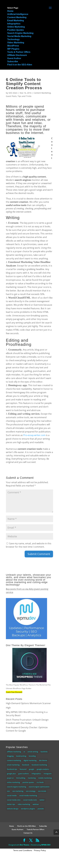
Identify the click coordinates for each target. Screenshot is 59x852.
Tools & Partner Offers (18, 52)
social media (12, 795)
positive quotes (28, 782)
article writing (33, 751)
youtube (41, 808)
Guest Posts (11, 96)
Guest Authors (17, 829)
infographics (36, 773)
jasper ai (10, 778)
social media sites (14, 800)
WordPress (13, 46)
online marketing (13, 782)
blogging (10, 756)
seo (8, 791)
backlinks (44, 751)
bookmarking (21, 756)
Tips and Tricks (24, 96)
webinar (36, 804)
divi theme (43, 760)
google (31, 769)
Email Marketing (15, 20)
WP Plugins (13, 49)
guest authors (23, 773)
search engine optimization (39, 787)
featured (23, 769)
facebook (25, 765)
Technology (13, 39)
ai (24, 751)
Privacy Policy (40, 850)
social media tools (30, 800)
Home (10, 11)
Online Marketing (16, 27)
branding (32, 756)
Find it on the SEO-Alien (19, 64)
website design (12, 808)
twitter (42, 800)
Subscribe (12, 61)
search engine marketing (16, 787)
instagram (47, 773)
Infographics (13, 23)
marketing (32, 778)
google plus (11, 773)
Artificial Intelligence (17, 14)
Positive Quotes (15, 30)
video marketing (24, 804)
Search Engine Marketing (20, 33)
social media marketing (28, 795)
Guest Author (14, 58)
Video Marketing (15, 42)
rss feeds (40, 782)
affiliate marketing (14, 751)
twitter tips (11, 804)
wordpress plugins (28, 808)
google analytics (43, 769)
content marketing (14, 760)
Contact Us (28, 833)
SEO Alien (13, 93)
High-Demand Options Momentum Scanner (28, 703)
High (8, 707)
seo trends (42, 791)
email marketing (13, 765)
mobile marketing (45, 778)
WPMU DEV (45, 845)
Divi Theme (24, 845)
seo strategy (30, 791)
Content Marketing (16, 17)
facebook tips (12, 769)
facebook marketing (39, 765)
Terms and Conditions (22, 850)
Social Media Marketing (19, 36)
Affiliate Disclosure (17, 55)
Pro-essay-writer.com (34, 435)
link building (20, 778)
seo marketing (17, 791)
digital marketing (30, 760)
